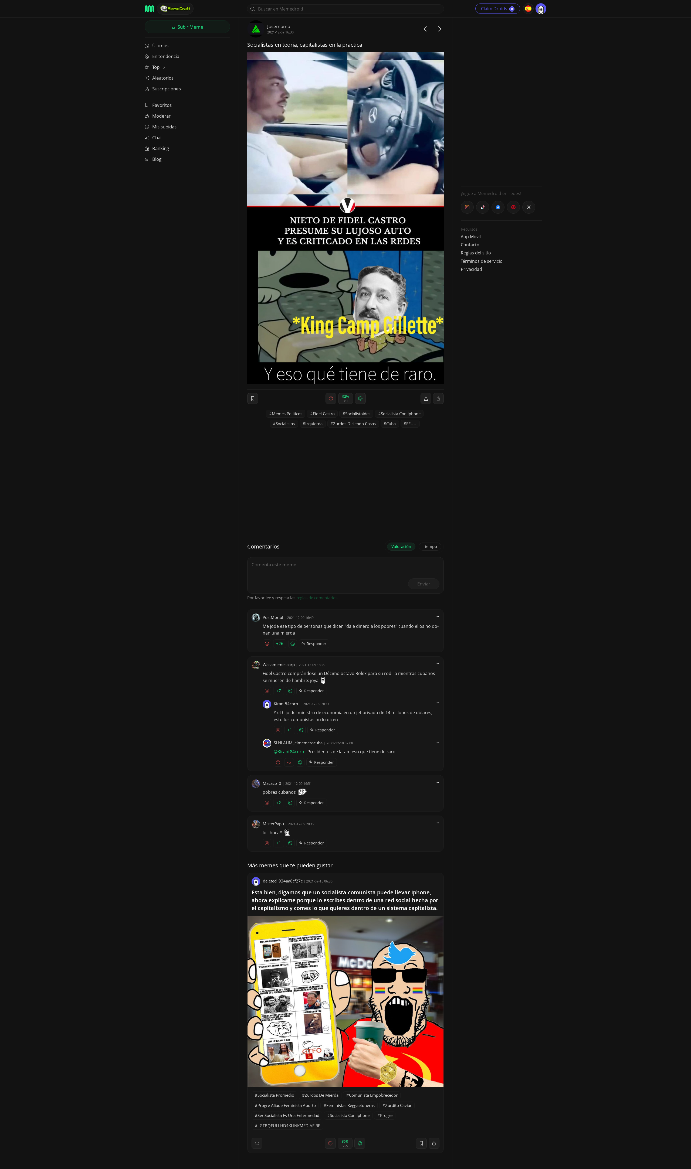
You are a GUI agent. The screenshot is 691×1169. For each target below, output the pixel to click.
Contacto (470, 245)
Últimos (160, 45)
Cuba (391, 423)
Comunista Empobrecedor (373, 1095)
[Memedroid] (149, 8)
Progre (386, 1115)
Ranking (160, 148)
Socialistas (285, 423)
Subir (190, 27)
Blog (156, 159)
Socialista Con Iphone (401, 413)
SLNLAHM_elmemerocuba (298, 742)
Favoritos (162, 105)
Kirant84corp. (286, 703)
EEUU (411, 423)
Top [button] (156, 67)
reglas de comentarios (316, 597)
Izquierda (314, 423)
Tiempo (430, 546)
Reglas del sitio (476, 253)
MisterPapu (273, 823)
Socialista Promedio (276, 1095)
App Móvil (471, 237)
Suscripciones (166, 89)
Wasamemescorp (279, 664)
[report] (426, 398)
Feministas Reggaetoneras (350, 1105)
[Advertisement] (501, 101)
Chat (157, 137)
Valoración (401, 546)
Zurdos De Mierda (321, 1095)
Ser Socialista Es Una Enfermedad (288, 1115)
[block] (438, 398)
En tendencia (165, 56)
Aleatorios (163, 78)
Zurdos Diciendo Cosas (354, 423)
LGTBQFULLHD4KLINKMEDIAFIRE (289, 1125)
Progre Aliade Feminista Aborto (287, 1105)
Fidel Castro (324, 413)
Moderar (161, 116)
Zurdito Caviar (398, 1105)
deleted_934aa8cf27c (283, 881)
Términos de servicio (482, 261)
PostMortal (273, 617)
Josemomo (278, 26)
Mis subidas (164, 127)
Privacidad (471, 269)
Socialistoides (357, 413)
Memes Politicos (287, 413)
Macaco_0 (272, 783)
